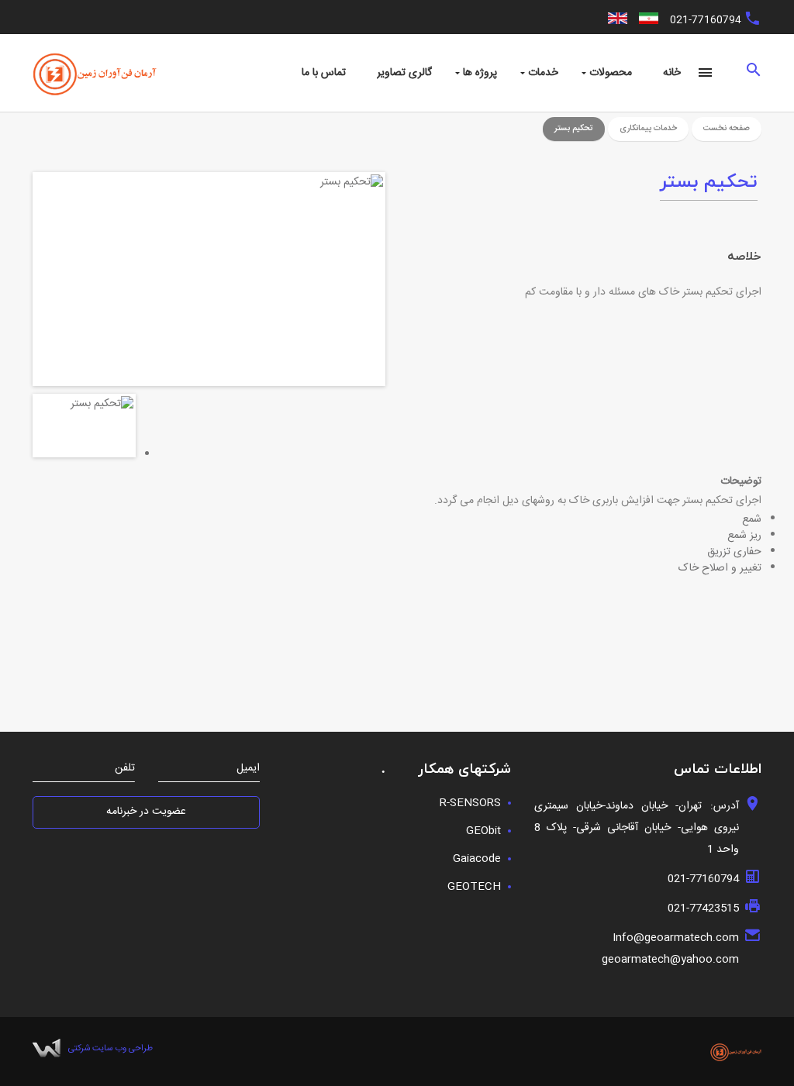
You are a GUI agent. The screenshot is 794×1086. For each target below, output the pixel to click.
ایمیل (248, 768)
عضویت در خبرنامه (146, 811)
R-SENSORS (470, 803)
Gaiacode (477, 859)
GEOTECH (474, 886)
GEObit (483, 831)
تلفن (125, 768)
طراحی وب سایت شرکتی (110, 1048)
